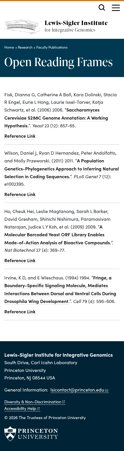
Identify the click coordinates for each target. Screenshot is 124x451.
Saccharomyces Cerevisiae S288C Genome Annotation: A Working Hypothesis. (56, 117)
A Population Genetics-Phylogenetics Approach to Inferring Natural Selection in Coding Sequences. (61, 168)
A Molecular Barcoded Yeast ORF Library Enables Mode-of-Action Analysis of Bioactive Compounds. (57, 234)
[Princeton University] (31, 434)
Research (25, 47)
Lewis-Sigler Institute (76, 22)
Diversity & (32, 401)
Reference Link (19, 136)
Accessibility (20, 408)
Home (9, 47)
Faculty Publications (51, 47)
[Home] (24, 29)
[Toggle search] (102, 7)
